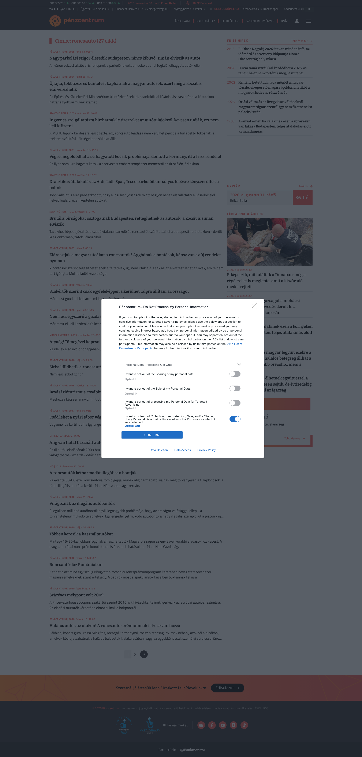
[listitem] (182, 364)
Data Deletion (159, 450)
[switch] (234, 374)
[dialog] (182, 378)
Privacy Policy (206, 450)
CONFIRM (152, 435)
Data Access (182, 450)
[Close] (256, 307)
